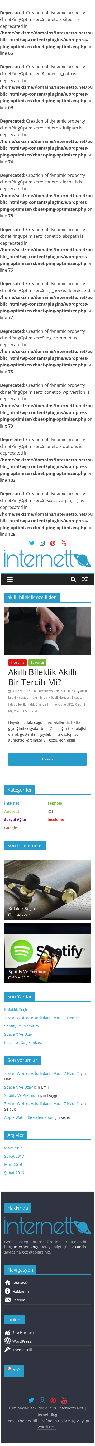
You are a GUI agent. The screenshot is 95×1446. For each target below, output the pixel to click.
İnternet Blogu (26, 1246)
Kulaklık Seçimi (22, 908)
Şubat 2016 (14, 1172)
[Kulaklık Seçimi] (47, 862)
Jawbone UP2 (63, 704)
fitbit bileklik (17, 704)
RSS (16, 1369)
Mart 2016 (13, 1164)
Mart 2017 (13, 1148)
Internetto (46, 691)
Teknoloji (37, 662)
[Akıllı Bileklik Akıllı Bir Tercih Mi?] (47, 610)
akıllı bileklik (69, 691)
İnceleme (17, 662)
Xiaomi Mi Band (25, 711)
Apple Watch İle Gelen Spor (28, 1117)
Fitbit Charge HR (39, 704)
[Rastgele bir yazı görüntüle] (85, 579)
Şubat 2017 (14, 1156)
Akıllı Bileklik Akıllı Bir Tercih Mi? (42, 677)
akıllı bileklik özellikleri (49, 697)
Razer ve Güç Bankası (23, 1042)
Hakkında (78, 1246)
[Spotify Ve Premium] (47, 925)
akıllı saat (74, 697)
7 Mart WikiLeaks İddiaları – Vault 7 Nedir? (41, 1017)
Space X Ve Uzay (18, 1034)
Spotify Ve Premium (28, 972)
